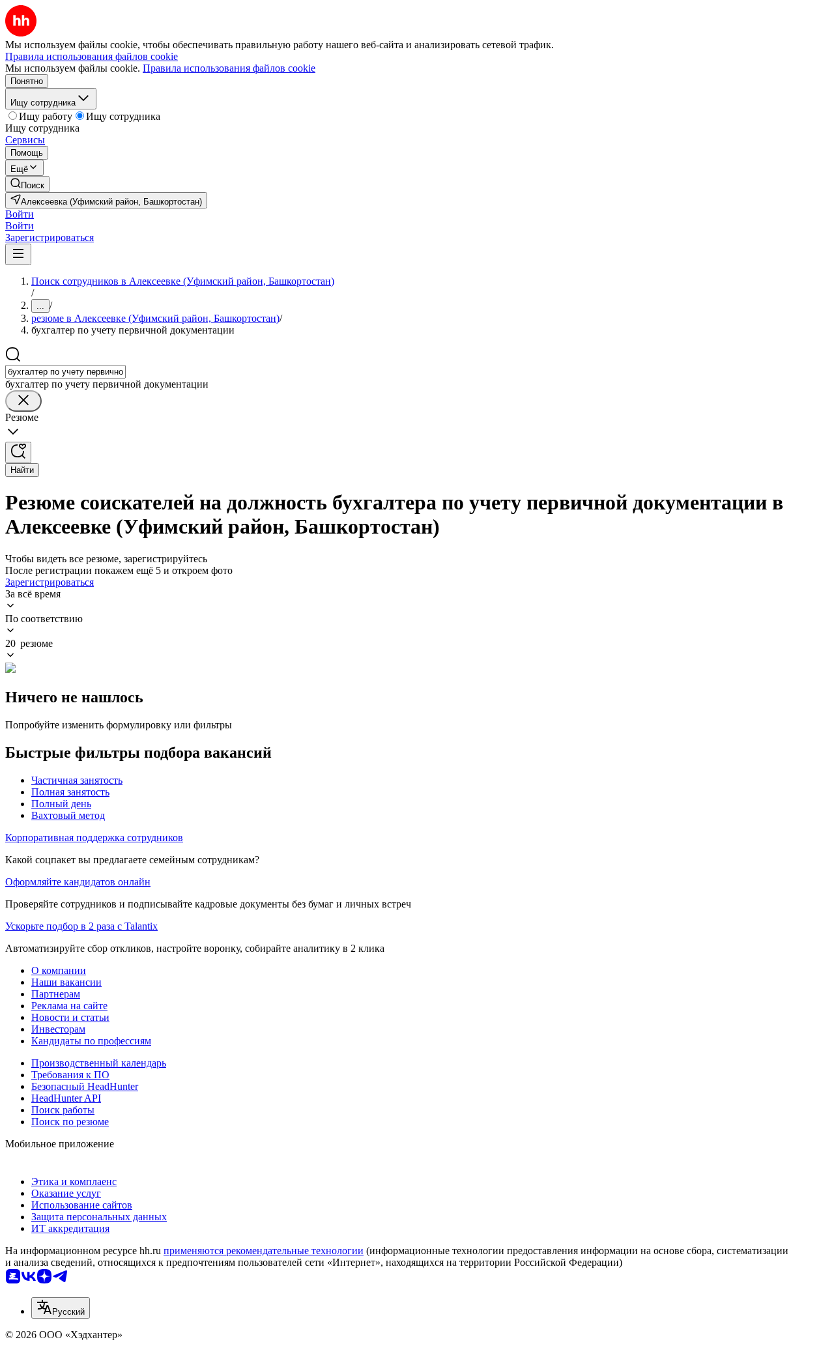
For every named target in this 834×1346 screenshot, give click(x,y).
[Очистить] (23, 401)
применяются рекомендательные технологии (264, 1250)
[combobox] (65, 372)
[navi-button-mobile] (18, 254)
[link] (27, 184)
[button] (19, 214)
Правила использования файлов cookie (229, 68)
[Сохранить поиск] (18, 452)
